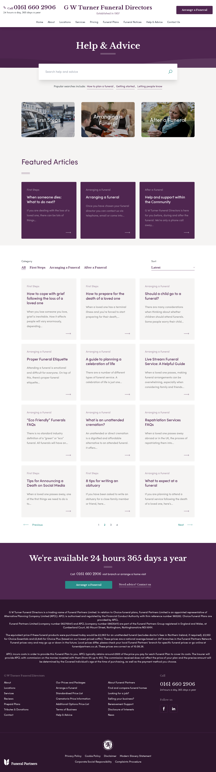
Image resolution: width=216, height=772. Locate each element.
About (51, 22)
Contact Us (173, 22)
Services (80, 22)
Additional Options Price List (72, 704)
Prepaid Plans (12, 704)
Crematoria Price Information (73, 698)
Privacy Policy (73, 756)
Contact (8, 715)
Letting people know (149, 86)
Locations (65, 22)
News (111, 715)
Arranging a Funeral (64, 267)
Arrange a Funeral (88, 584)
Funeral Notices (133, 22)
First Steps (37, 267)
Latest (155, 267)
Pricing (94, 22)
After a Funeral (95, 267)
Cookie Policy (93, 756)
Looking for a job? (118, 693)
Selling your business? (121, 698)
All (23, 267)
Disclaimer (110, 756)
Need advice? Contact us (135, 584)
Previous (37, 525)
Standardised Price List (69, 693)
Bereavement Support (120, 704)
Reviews (9, 698)
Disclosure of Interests (121, 709)
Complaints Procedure (128, 761)
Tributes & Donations (16, 709)
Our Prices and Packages (70, 682)
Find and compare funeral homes (127, 688)
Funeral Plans (111, 22)
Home (39, 22)
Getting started (125, 86)
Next (181, 525)
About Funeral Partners (121, 682)
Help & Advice (154, 22)
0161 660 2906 (35, 7)
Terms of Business (66, 709)
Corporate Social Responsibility (93, 761)
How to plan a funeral (100, 86)
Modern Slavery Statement (135, 756)
